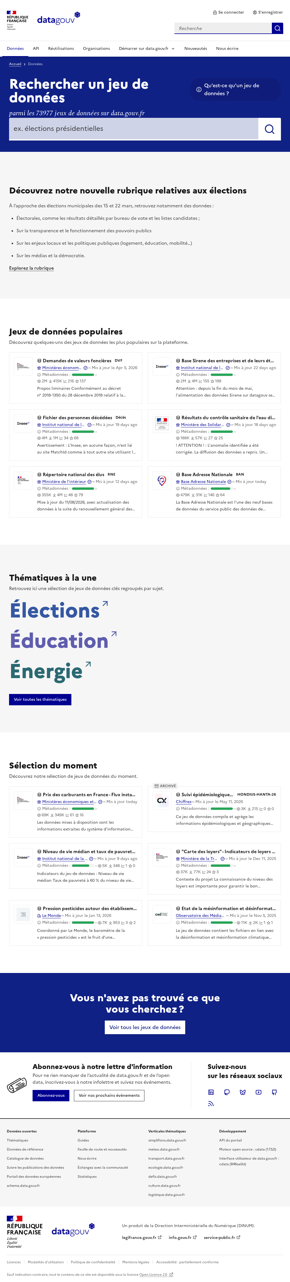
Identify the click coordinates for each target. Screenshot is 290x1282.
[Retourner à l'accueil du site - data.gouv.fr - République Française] (73, 1232)
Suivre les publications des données (35, 1167)
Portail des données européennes (34, 1176)
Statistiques (87, 1176)
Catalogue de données (25, 1158)
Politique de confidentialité (93, 1262)
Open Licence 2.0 (153, 1274)
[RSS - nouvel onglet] (211, 1103)
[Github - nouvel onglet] (274, 1092)
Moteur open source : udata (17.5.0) (247, 1149)
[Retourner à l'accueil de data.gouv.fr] (58, 19)
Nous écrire (227, 49)
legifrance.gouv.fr (139, 1238)
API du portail (230, 1140)
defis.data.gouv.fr (162, 1176)
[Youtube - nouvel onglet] (258, 1092)
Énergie (46, 669)
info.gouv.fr (180, 1238)
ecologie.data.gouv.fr (165, 1167)
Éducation (59, 639)
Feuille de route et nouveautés (102, 1149)
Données (15, 49)
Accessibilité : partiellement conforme (187, 1262)
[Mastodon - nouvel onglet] (227, 1092)
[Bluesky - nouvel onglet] (242, 1092)
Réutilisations (61, 49)
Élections (54, 609)
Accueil (15, 64)
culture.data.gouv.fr (164, 1185)
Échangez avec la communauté (103, 1167)
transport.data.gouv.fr (166, 1158)
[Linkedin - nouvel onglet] (211, 1092)
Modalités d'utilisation (46, 1262)
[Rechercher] (269, 129)
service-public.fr (219, 1238)
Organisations (96, 49)
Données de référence (25, 1149)
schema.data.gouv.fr (23, 1185)
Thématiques (17, 1140)
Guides (83, 1140)
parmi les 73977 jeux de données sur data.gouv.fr (76, 113)
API (36, 49)
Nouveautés (195, 49)
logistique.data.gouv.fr (166, 1194)
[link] (228, 12)
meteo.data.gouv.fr (164, 1149)
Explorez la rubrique (31, 268)
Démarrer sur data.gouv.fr (144, 49)
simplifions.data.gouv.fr (167, 1140)
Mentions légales (135, 1262)
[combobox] (228, 28)
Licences (14, 1262)
